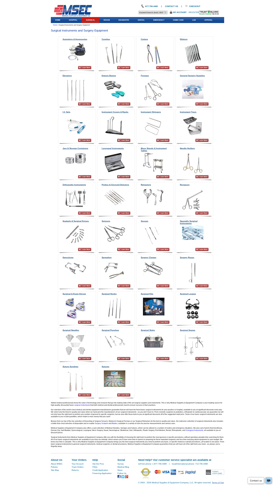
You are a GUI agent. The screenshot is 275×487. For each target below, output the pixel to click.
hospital (73, 20)
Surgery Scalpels (101, 423)
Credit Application (100, 470)
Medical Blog (123, 467)
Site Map (55, 470)
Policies (54, 467)
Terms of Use (218, 482)
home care (178, 20)
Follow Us (121, 473)
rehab (107, 20)
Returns (75, 470)
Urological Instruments (194, 430)
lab (194, 20)
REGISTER (194, 12)
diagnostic (123, 20)
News (119, 470)
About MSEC (56, 464)
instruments (85, 405)
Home (55, 25)
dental (141, 20)
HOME (57, 20)
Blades (114, 423)
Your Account (78, 464)
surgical (90, 20)
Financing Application (102, 473)
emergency (158, 20)
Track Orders (78, 467)
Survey (120, 464)
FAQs (94, 467)
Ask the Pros (98, 464)
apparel (208, 20)
